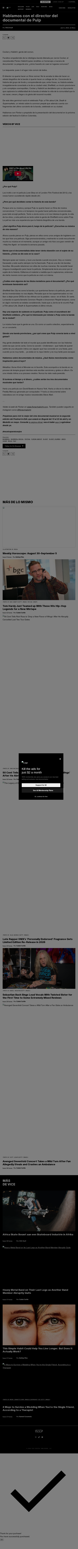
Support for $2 (41, 785)
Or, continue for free (41, 796)
